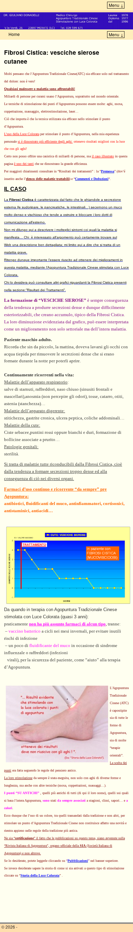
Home (14, 34)
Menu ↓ (116, 5)
